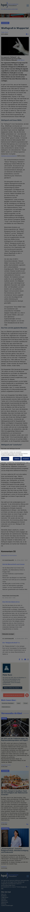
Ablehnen (16, 458)
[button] (28, 6)
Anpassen (5, 458)
